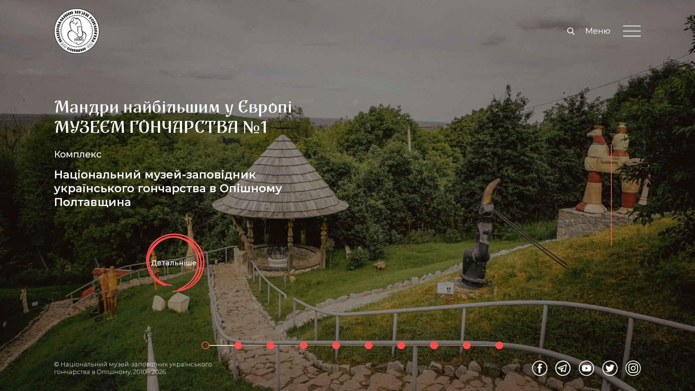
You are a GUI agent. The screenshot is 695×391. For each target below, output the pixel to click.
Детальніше (174, 262)
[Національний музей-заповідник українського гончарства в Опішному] (77, 31)
